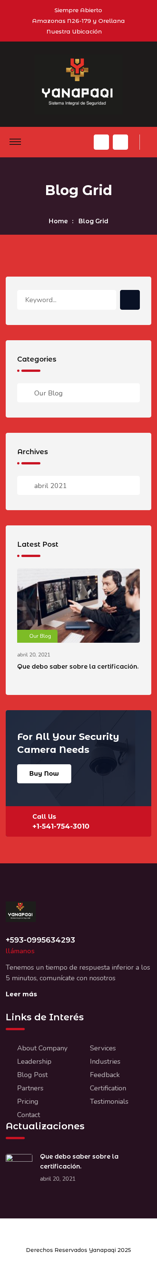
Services (103, 1048)
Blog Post (32, 1074)
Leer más (21, 994)
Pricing (27, 1101)
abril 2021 (50, 485)
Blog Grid (93, 221)
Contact (28, 1114)
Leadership (34, 1061)
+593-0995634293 (40, 939)
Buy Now (44, 773)
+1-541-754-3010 (61, 826)
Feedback (105, 1074)
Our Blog (48, 393)
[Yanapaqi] (79, 83)
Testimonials (109, 1101)
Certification (108, 1088)
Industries (105, 1061)
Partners (30, 1088)
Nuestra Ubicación (74, 31)
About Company (42, 1048)
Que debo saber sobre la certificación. (78, 666)
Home (58, 221)
